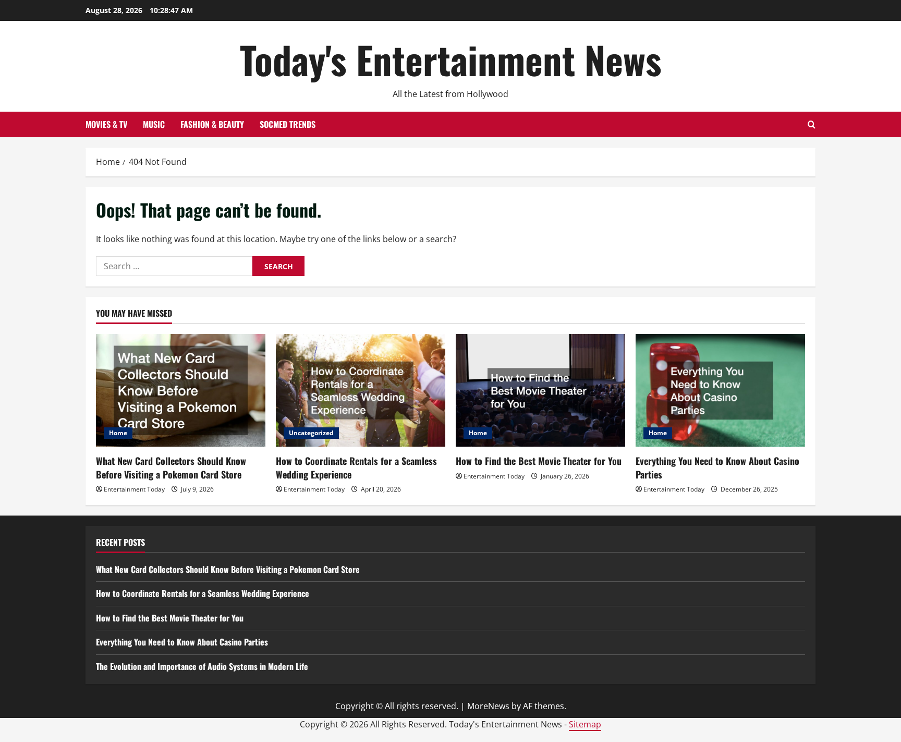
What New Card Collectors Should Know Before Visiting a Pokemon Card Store (171, 467)
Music (154, 124)
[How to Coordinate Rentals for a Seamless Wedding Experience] (360, 390)
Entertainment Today (134, 489)
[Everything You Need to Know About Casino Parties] (720, 390)
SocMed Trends (287, 124)
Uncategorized (311, 432)
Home (118, 432)
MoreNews (488, 706)
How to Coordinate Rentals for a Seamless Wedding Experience (356, 467)
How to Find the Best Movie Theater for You (539, 461)
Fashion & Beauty (212, 124)
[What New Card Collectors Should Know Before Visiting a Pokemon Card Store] (180, 390)
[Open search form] (811, 124)
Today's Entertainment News (451, 59)
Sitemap (585, 724)
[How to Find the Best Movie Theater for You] (540, 390)
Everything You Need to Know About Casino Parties (717, 467)
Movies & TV (106, 124)
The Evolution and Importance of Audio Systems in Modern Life (202, 666)
